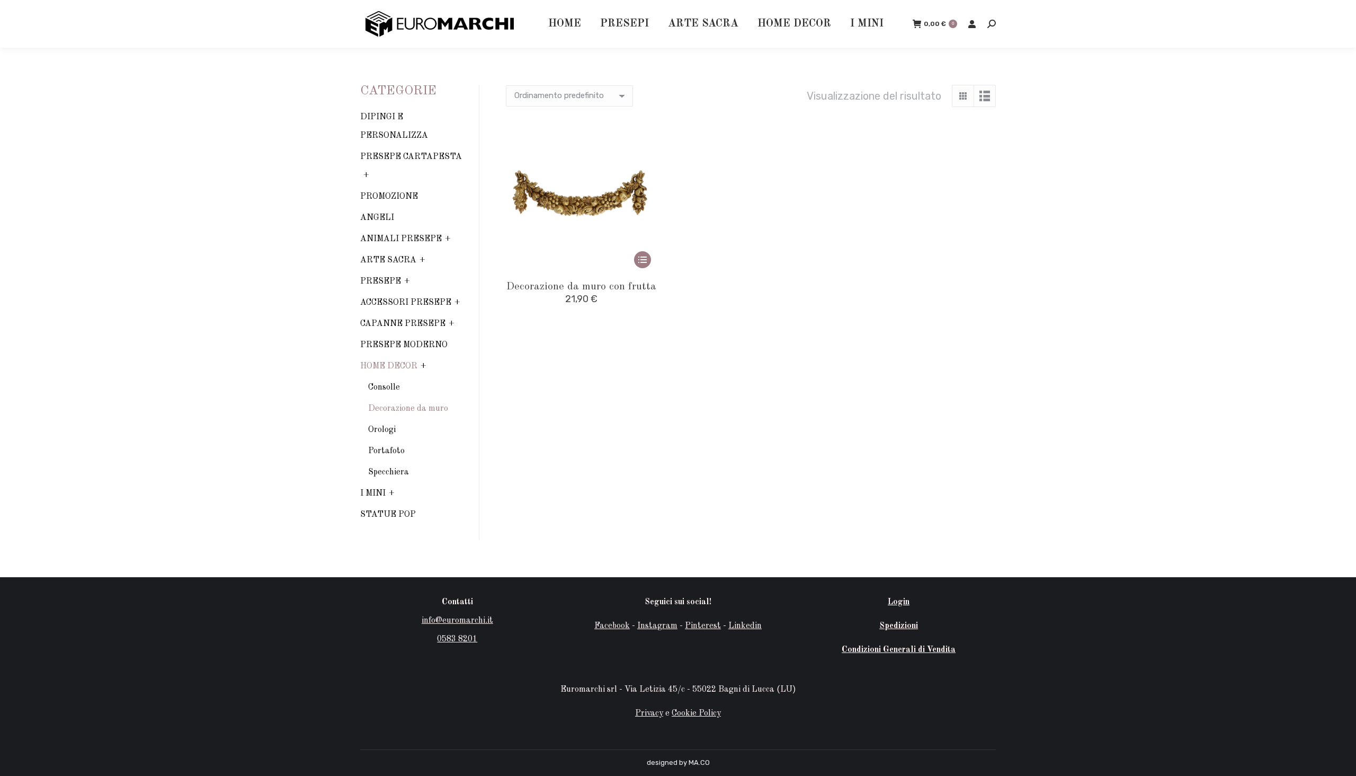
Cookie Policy (696, 713)
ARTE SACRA (388, 260)
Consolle (384, 387)
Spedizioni (898, 626)
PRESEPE (380, 281)
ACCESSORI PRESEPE (405, 302)
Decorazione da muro (408, 408)
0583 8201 (457, 639)
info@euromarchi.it (457, 620)
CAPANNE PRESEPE (402, 324)
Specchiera (388, 472)
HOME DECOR (388, 366)
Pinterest (703, 626)
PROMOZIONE (389, 196)
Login (898, 602)
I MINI (373, 493)
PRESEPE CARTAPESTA (411, 157)
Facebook (612, 626)
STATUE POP (388, 514)
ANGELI (377, 218)
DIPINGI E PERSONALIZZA (394, 126)
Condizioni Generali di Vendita (899, 650)
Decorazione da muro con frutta (581, 286)
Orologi (382, 430)
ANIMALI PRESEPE (401, 239)
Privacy (649, 713)
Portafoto (386, 451)
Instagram (657, 626)
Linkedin (745, 626)
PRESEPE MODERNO (404, 345)
